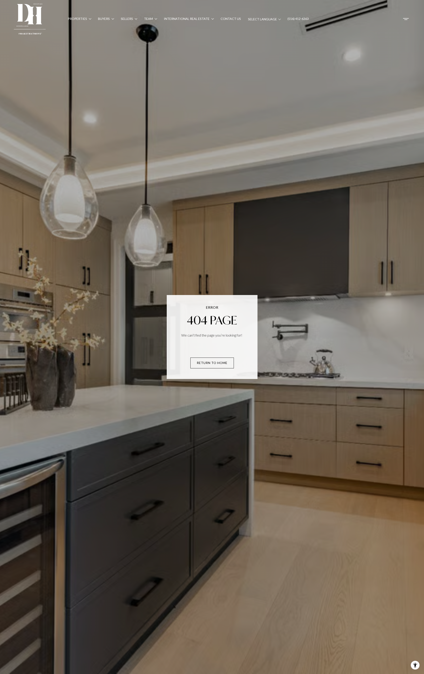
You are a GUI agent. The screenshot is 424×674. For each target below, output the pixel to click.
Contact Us (231, 19)
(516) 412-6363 (298, 19)
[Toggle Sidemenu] (405, 19)
